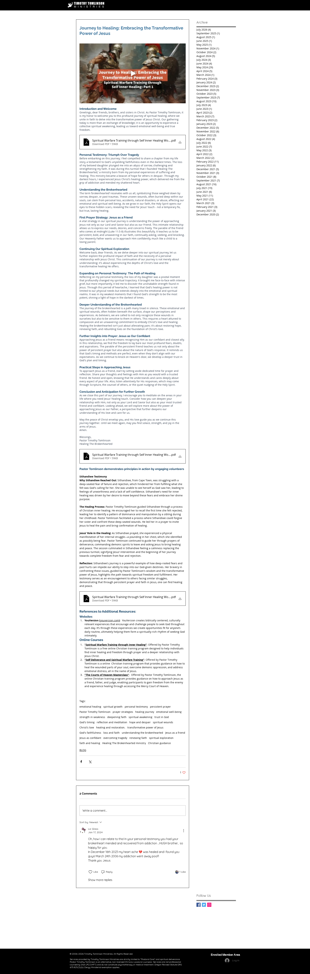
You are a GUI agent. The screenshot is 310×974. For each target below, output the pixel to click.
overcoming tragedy (115, 737)
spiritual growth (113, 706)
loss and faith (111, 732)
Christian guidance (159, 743)
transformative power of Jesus (145, 727)
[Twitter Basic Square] (204, 905)
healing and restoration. (110, 727)
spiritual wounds (163, 722)
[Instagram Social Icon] (209, 905)
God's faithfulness (90, 732)
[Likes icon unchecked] (90, 872)
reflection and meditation (112, 722)
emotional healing (90, 706)
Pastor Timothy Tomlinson (95, 711)
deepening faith (116, 717)
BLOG (82, 750)
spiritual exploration (161, 737)
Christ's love (86, 727)
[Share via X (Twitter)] (90, 761)
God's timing (87, 722)
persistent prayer (160, 706)
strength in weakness (92, 717)
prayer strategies (123, 711)
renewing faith (138, 737)
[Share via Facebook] (81, 761)
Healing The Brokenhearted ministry (124, 743)
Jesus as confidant (90, 737)
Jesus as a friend (175, 732)
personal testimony (136, 706)
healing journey (144, 711)
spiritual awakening (140, 717)
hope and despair (140, 722)
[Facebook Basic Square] (198, 905)
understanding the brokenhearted (142, 732)
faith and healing (89, 743)
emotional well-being (169, 711)
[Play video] (132, 73)
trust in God (161, 717)
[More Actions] (183, 830)
